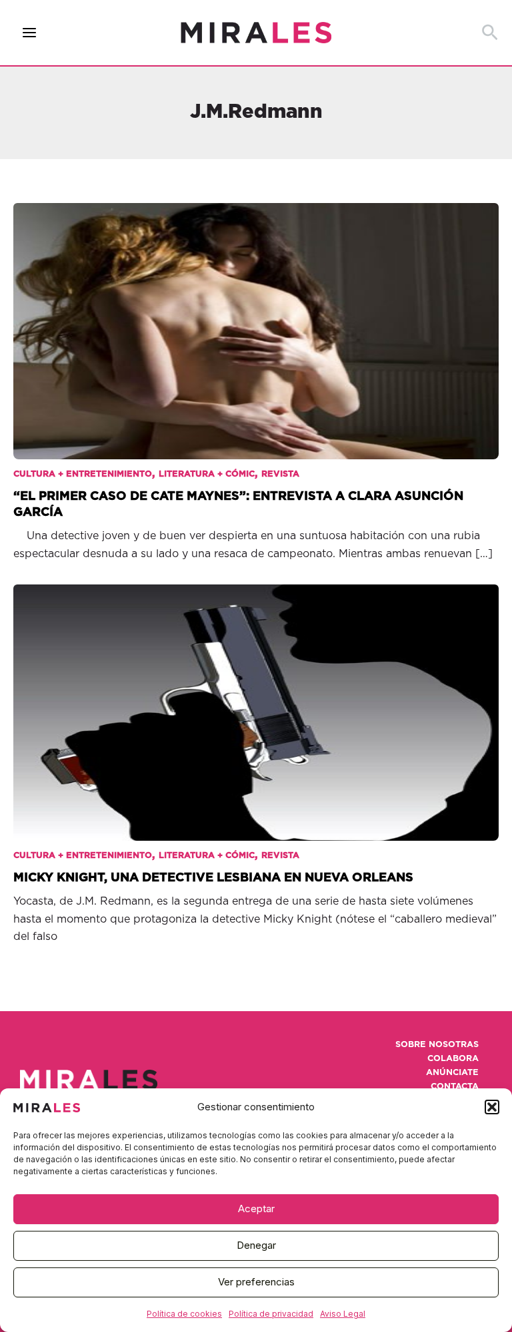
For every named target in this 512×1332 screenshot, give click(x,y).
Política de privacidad (271, 1314)
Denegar (256, 1245)
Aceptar (256, 1208)
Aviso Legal (342, 1314)
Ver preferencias (256, 1281)
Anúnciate (452, 1072)
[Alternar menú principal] (29, 33)
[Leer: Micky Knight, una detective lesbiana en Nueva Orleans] (256, 703)
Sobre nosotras (437, 1044)
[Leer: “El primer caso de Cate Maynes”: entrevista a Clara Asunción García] (256, 322)
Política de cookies (184, 1314)
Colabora (453, 1058)
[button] (492, 1107)
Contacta (455, 1086)
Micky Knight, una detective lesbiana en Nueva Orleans (213, 877)
